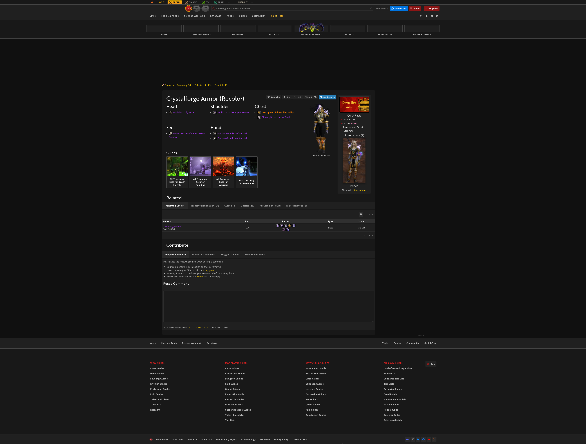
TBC (208, 2)
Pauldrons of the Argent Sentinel (233, 112)
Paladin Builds (391, 404)
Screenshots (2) (354, 135)
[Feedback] (432, 16)
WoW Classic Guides (317, 363)
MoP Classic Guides (236, 363)
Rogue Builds (391, 409)
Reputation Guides (235, 394)
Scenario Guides (234, 404)
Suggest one (360, 190)
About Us (192, 439)
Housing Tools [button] (170, 16)
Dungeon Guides (234, 378)
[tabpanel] (268, 224)
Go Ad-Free (277, 16)
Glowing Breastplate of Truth (276, 117)
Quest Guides (232, 389)
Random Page (248, 439)
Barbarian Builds (393, 389)
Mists (221, 2)
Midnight (155, 409)
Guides (243, 16)
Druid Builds (390, 394)
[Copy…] (361, 214)
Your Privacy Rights (226, 439)
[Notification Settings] (426, 16)
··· (229, 2)
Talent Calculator (160, 399)
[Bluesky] (418, 439)
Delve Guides (157, 373)
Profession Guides (160, 389)
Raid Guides (156, 394)
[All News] (152, 2)
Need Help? (162, 439)
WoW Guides (157, 363)
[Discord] (407, 439)
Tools (385, 343)
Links (299, 97)
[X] (413, 439)
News (153, 16)
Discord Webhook (194, 16)
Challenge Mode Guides (238, 409)
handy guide (209, 270)
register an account (203, 327)
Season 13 (389, 373)
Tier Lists (155, 404)
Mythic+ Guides (158, 383)
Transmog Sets (184, 85)
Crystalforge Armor (172, 226)
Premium (265, 439)
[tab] (175, 206)
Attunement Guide (316, 368)
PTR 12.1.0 (196, 8)
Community (259, 16)
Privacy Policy (281, 439)
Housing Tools (169, 343)
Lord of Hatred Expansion (398, 368)
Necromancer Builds (395, 399)
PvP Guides (312, 399)
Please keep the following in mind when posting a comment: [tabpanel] (198, 294)
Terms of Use (299, 439)
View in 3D (311, 97)
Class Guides (157, 368)
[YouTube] (429, 439)
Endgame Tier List (394, 378)
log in (190, 327)
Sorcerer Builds (392, 414)
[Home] (165, 8)
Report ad (421, 335)
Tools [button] (230, 16)
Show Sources (327, 97)
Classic (193, 2)
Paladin (198, 85)
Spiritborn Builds (393, 420)
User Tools (178, 439)
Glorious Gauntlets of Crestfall (232, 133)
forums (200, 276)
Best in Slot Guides (316, 373)
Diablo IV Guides (393, 363)
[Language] (437, 16)
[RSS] (434, 439)
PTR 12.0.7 (205, 8)
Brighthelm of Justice (183, 112)
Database (215, 16)
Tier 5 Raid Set (222, 85)
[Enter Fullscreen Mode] (421, 16)
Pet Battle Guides (234, 399)
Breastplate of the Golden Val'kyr (278, 112)
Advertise (206, 439)
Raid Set (208, 85)
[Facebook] (423, 439)
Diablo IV (246, 2)
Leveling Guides (159, 378)
